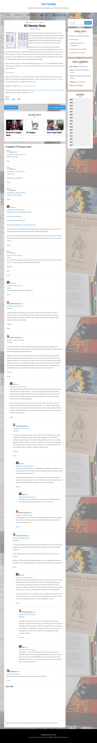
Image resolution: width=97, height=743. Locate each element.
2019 (71, 118)
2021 (71, 112)
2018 (71, 121)
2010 (71, 145)
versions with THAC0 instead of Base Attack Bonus (48, 90)
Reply (8, 161)
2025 (71, 99)
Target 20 (30, 92)
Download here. (10, 72)
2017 (71, 124)
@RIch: (9, 288)
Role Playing (36, 29)
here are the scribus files (27, 86)
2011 (71, 142)
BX (31, 29)
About (72, 15)
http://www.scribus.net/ (14, 216)
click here (50, 502)
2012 (71, 139)
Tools (7, 15)
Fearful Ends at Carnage (77, 52)
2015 (71, 130)
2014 (71, 133)
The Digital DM (12, 107)
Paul (42, 22)
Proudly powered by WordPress (38, 737)
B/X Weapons (74, 39)
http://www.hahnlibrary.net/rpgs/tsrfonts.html (21, 225)
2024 (71, 102)
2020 (71, 115)
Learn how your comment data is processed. (43, 723)
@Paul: (9, 257)
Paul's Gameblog (48, 4)
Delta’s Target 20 (54, 403)
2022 (71, 109)
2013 (71, 136)
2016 (71, 127)
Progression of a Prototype (78, 49)
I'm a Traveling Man (56, 107)
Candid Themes (63, 737)
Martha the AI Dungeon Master (79, 36)
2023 (71, 105)
